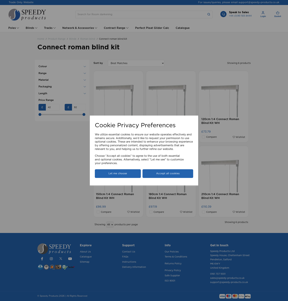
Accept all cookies (168, 173)
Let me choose (117, 173)
